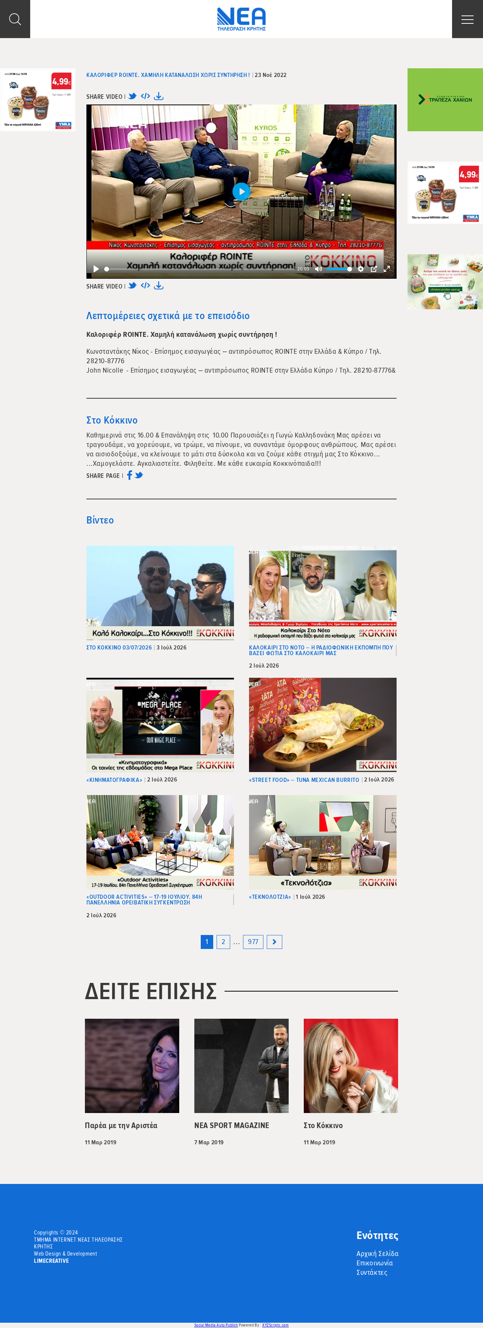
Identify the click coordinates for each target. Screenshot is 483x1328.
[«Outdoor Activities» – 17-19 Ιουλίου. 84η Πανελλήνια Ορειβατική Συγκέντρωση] (160, 842)
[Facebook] (129, 478)
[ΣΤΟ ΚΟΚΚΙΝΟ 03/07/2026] (160, 593)
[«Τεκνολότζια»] (323, 842)
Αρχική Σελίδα (378, 1253)
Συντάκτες (372, 1272)
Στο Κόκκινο (112, 420)
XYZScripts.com (275, 1325)
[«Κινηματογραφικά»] (160, 725)
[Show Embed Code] (145, 99)
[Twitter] (132, 99)
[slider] (199, 269)
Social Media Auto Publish (216, 1325)
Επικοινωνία (375, 1263)
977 (253, 941)
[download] (158, 99)
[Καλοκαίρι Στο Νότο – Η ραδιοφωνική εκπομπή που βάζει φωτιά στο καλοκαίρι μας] (323, 593)
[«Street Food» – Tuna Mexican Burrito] (323, 725)
